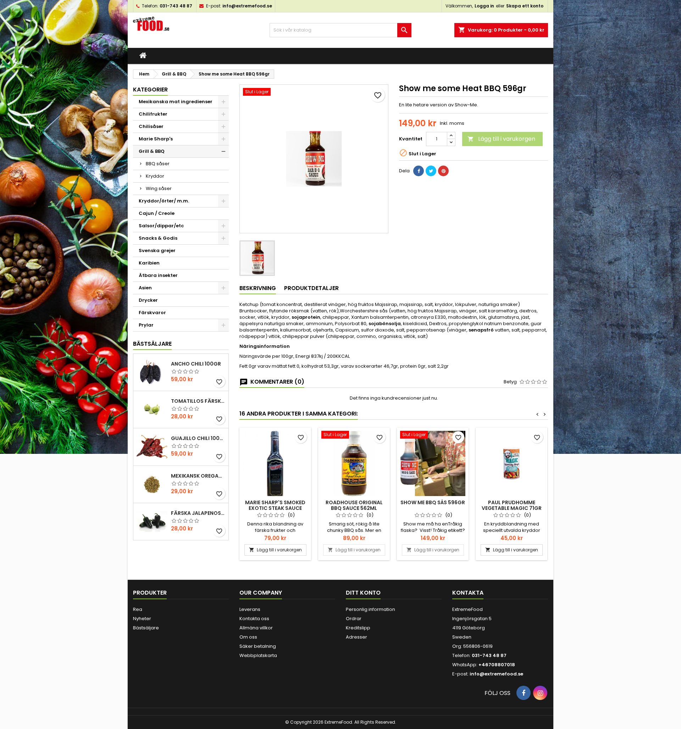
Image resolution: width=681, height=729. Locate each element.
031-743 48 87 (176, 6)
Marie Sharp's (156, 138)
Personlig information (370, 609)
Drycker (148, 300)
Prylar (146, 325)
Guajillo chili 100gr (198, 438)
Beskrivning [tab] (257, 288)
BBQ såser (158, 163)
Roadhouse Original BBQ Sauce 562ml (354, 505)
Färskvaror (152, 312)
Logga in (484, 6)
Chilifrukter (153, 114)
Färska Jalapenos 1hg (198, 513)
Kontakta (467, 593)
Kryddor (155, 176)
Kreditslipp (358, 627)
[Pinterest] (443, 171)
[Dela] (418, 171)
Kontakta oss (254, 618)
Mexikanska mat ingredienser (175, 101)
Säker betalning (257, 646)
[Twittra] (431, 171)
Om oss (248, 637)
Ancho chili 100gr (196, 364)
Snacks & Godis (158, 238)
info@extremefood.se (247, 6)
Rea (137, 609)
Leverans (249, 609)
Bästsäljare (152, 344)
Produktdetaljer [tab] (311, 288)
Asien (145, 287)
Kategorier (150, 89)
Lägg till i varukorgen (501, 139)
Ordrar (353, 618)
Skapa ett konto (524, 6)
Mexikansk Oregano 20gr (198, 476)
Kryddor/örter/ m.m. (164, 200)
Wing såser (159, 188)
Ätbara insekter (158, 275)
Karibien (149, 263)
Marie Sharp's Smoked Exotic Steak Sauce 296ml (275, 508)
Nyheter (142, 618)
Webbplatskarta (258, 655)
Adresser (356, 637)
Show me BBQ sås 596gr (432, 502)
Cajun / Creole (157, 213)
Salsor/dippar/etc (161, 225)
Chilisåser (151, 126)
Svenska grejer (157, 250)
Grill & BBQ (152, 151)
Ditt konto (363, 593)
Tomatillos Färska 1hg (198, 401)
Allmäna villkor (256, 627)
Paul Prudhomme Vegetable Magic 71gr (512, 505)
